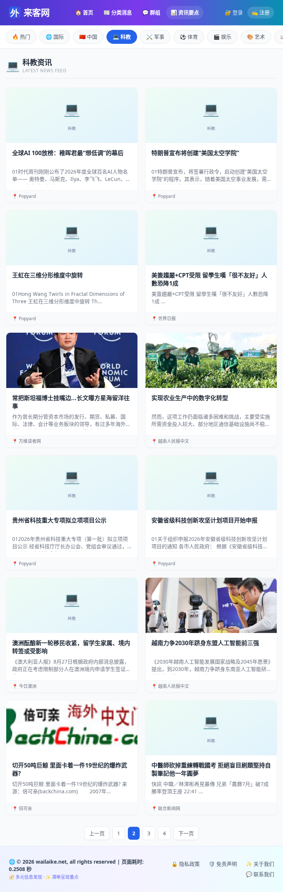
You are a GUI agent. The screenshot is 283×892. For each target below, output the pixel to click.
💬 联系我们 (260, 874)
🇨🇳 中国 (88, 36)
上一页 (97, 833)
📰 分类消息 (118, 12)
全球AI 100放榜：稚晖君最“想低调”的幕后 (67, 153)
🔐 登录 (234, 12)
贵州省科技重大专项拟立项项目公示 (59, 520)
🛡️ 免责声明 (223, 863)
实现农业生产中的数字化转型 (189, 398)
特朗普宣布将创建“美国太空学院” (195, 153)
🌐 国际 (55, 36)
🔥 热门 (21, 36)
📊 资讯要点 (185, 12)
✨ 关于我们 (260, 863)
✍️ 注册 (261, 12)
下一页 (186, 833)
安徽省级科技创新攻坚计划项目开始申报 (204, 520)
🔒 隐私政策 (185, 863)
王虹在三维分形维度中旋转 (47, 275)
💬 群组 (151, 12)
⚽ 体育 (189, 36)
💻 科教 (122, 36)
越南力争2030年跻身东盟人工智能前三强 (205, 643)
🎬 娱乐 (222, 36)
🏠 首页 (84, 12)
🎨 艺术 (256, 36)
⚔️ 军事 (155, 36)
